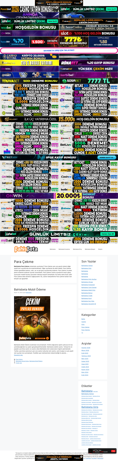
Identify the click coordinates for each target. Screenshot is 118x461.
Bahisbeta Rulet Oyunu (96, 424)
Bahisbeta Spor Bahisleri (86, 428)
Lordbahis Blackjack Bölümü (87, 442)
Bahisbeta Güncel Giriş (94, 412)
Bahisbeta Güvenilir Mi (88, 304)
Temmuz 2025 (86, 356)
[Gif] (59, 119)
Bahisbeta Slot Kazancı (86, 426)
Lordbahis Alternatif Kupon (95, 438)
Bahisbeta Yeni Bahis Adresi (87, 434)
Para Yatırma (85, 330)
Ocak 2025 (84, 364)
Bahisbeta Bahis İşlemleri (86, 400)
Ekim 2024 (84, 372)
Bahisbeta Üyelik (86, 296)
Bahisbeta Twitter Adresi (86, 432)
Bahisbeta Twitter (94, 430)
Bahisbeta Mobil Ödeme (30, 289)
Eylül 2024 (84, 375)
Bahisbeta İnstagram (88, 285)
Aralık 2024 (85, 367)
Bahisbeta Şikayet (90, 249)
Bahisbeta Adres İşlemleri (86, 396)
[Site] (29, 87)
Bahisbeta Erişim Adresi (98, 404)
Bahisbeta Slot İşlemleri (96, 426)
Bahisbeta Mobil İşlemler (96, 418)
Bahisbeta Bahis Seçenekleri (87, 398)
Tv (82, 332)
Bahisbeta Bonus (86, 293)
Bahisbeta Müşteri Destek (86, 420)
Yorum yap (19, 363)
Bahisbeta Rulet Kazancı (86, 424)
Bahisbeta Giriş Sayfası (88, 279)
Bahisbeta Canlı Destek (88, 287)
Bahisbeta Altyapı (87, 282)
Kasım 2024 (85, 369)
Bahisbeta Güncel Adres (22, 361)
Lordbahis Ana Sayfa (85, 440)
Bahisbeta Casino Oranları (86, 404)
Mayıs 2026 (85, 350)
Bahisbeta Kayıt (86, 298)
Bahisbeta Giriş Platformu (86, 410)
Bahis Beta (95, 391)
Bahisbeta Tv (95, 428)
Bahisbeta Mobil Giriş (88, 290)
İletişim (100, 249)
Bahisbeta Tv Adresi (85, 430)
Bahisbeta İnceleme (64, 249)
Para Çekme (19, 359)
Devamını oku (18, 355)
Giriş (82, 324)
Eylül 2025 (84, 353)
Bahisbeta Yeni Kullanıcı (98, 434)
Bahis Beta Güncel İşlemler (86, 414)
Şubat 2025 (85, 361)
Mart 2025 (84, 358)
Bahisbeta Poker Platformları (87, 422)
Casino (83, 322)
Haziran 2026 (85, 348)
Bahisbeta (52, 249)
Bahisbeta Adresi (87, 265)
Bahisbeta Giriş (77, 249)
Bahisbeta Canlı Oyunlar (97, 402)
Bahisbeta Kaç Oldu (87, 301)
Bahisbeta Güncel (85, 412)
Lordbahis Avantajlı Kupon (96, 440)
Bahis (83, 319)
